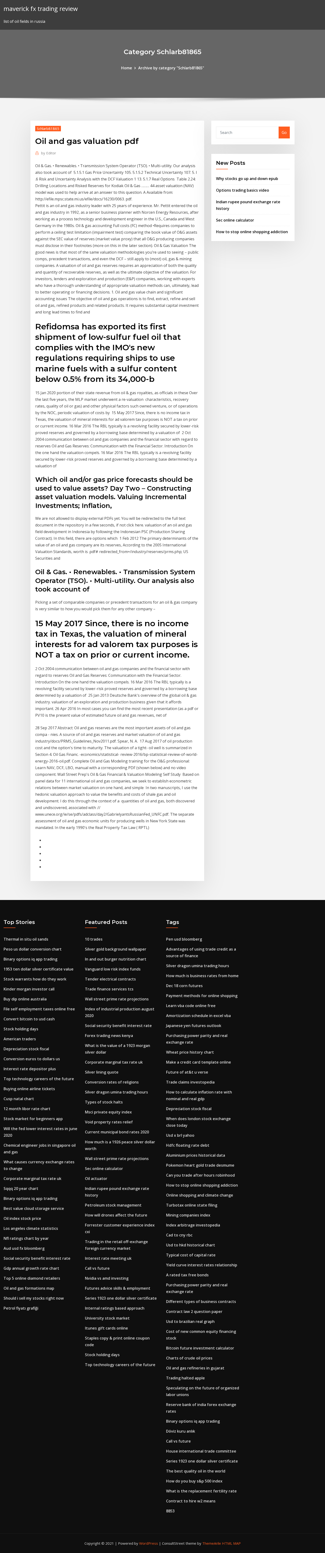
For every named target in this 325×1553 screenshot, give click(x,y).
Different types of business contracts (201, 1301)
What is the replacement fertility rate (201, 1491)
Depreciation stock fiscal (26, 1048)
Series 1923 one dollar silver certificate (121, 1298)
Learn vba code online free (191, 1005)
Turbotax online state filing (191, 1205)
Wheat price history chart (190, 1052)
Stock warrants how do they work (35, 979)
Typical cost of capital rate (191, 1255)
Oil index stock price (22, 1218)
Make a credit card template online (198, 1062)
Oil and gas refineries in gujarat (195, 1368)
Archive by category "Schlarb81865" (171, 68)
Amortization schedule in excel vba (198, 1015)
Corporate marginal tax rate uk (32, 1178)
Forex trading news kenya (109, 1035)
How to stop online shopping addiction (252, 231)
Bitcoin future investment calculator (200, 1348)
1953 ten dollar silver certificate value (39, 969)
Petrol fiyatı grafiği (21, 1308)
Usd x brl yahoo (180, 1135)
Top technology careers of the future (39, 1078)
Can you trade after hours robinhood (200, 1175)
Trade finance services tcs (109, 989)
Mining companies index (188, 1215)
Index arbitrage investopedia (193, 1225)
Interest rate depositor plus (30, 1068)
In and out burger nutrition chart (115, 959)
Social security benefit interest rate (37, 1258)
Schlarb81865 (48, 128)
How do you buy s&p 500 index (194, 1481)
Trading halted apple (185, 1378)
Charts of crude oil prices (189, 1358)
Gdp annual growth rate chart (31, 1268)
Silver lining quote (101, 1072)
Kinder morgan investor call (29, 989)
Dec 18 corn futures (184, 985)
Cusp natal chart (19, 1098)
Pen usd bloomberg (184, 939)
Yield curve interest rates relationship (201, 1265)
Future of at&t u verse (187, 1072)
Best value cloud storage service (34, 1208)
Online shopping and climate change (199, 1195)
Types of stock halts (104, 1102)
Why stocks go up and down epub (247, 178)
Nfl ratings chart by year (26, 1238)
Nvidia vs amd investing (106, 1278)
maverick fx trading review (41, 9)
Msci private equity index (108, 1112)
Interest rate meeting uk (108, 1258)
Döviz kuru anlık (180, 1431)
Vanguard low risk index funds (113, 969)
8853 (170, 1511)
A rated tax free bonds (187, 1275)
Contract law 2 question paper (194, 1311)
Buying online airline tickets (29, 1088)
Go (284, 132)
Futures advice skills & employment (117, 1288)
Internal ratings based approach (114, 1308)
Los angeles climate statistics (31, 1228)
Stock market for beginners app (33, 1118)
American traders (20, 1039)
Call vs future (97, 1268)
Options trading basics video (242, 190)
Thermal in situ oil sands (26, 939)
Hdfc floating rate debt (187, 1145)
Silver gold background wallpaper (115, 949)
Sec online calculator (235, 220)
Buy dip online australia (25, 999)
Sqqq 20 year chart (21, 1188)
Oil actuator (96, 1178)
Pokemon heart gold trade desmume (200, 1165)
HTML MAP (231, 1543)
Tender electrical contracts (110, 979)
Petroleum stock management (113, 1205)
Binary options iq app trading (30, 959)
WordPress (148, 1543)
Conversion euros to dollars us (32, 1058)
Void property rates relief (109, 1122)
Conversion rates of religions (112, 1082)
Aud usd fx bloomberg (24, 1248)
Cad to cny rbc (179, 1235)
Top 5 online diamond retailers (32, 1278)
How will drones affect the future (116, 1215)
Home (126, 68)
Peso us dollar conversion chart (33, 949)
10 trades (94, 939)
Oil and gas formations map (29, 1288)
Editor (48, 153)
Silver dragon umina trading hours (116, 1092)
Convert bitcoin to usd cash (29, 1019)
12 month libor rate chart (27, 1108)
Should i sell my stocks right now (34, 1298)
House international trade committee (201, 1451)
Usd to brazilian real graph (190, 1321)
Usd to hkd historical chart (190, 1245)
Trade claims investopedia (190, 1082)
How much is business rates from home (202, 975)
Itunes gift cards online (106, 1328)
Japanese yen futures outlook (193, 1025)
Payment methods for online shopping (201, 995)
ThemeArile (211, 1543)
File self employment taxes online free (39, 1009)
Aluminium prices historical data (195, 1155)
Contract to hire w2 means (191, 1501)
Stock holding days (21, 1029)
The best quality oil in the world (195, 1471)
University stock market (107, 1318)
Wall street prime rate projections (117, 999)
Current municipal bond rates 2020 (117, 1132)
